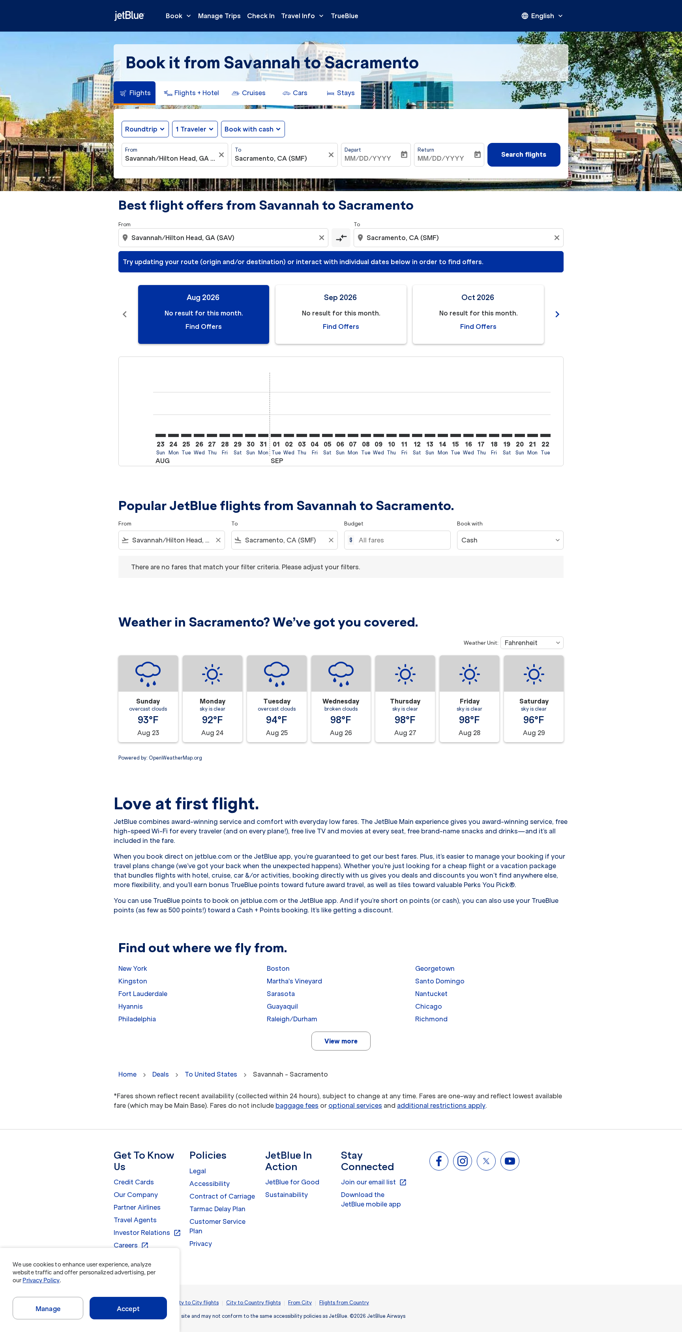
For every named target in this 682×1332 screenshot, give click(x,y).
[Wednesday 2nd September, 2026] (289, 435)
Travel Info (303, 16)
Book (179, 16)
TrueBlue (344, 16)
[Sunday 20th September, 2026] (520, 435)
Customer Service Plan (217, 1226)
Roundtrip (141, 129)
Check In (261, 16)
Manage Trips (219, 16)
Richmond (431, 1019)
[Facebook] (438, 1161)
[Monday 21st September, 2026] (532, 435)
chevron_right (557, 314)
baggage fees (297, 1105)
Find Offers (203, 326)
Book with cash (249, 129)
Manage (48, 1309)
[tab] (135, 93)
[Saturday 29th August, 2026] (237, 435)
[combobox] (171, 158)
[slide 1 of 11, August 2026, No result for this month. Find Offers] (203, 314)
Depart (353, 150)
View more (341, 1041)
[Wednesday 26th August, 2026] (199, 435)
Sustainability (286, 1195)
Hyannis (130, 1006)
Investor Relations (147, 1233)
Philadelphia (137, 1019)
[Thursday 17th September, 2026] (481, 435)
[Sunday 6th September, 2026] (340, 435)
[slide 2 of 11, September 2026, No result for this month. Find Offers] (341, 314)
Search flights (523, 154)
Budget (353, 523)
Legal (197, 1171)
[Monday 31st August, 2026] (263, 435)
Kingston (132, 981)
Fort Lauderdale (142, 994)
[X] (486, 1161)
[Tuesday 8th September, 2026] (366, 435)
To (238, 150)
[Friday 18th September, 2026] (494, 435)
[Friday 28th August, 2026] (224, 435)
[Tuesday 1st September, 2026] (276, 435)
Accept (128, 1309)
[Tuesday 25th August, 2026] (186, 435)
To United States (211, 1074)
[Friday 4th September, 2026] (314, 435)
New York (132, 968)
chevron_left (124, 314)
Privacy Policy (40, 1280)
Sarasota (281, 994)
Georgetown (435, 968)
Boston (278, 968)
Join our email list (374, 1182)
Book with (470, 523)
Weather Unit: (481, 643)
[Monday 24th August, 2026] (173, 435)
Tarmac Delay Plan (217, 1209)
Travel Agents (135, 1220)
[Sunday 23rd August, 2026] (161, 435)
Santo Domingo (440, 981)
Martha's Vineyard (294, 981)
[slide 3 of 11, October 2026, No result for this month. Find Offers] (478, 314)
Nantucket (431, 994)
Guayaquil (282, 1006)
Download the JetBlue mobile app (371, 1199)
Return (426, 150)
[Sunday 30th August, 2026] (250, 435)
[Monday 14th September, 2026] (443, 435)
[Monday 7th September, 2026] (353, 435)
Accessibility (209, 1184)
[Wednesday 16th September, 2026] (468, 435)
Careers (131, 1245)
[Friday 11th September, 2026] (404, 435)
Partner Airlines (137, 1207)
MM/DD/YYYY (368, 158)
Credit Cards (134, 1182)
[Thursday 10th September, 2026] (391, 435)
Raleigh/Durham (292, 1019)
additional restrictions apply (441, 1105)
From (131, 150)
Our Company (136, 1195)
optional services (355, 1105)
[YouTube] (509, 1161)
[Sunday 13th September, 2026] (430, 435)
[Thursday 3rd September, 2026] (301, 435)
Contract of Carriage (222, 1196)
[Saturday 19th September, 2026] (507, 435)
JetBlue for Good (292, 1182)
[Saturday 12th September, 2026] (417, 435)
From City (300, 1303)
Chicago (428, 1006)
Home (127, 1074)
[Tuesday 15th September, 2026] (455, 435)
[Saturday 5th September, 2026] (327, 435)
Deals (160, 1074)
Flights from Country (344, 1303)
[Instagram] (462, 1161)
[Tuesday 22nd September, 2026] (545, 435)
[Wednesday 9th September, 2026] (378, 435)
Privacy (200, 1244)
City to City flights (196, 1303)
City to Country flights (253, 1303)
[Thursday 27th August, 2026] (212, 435)
